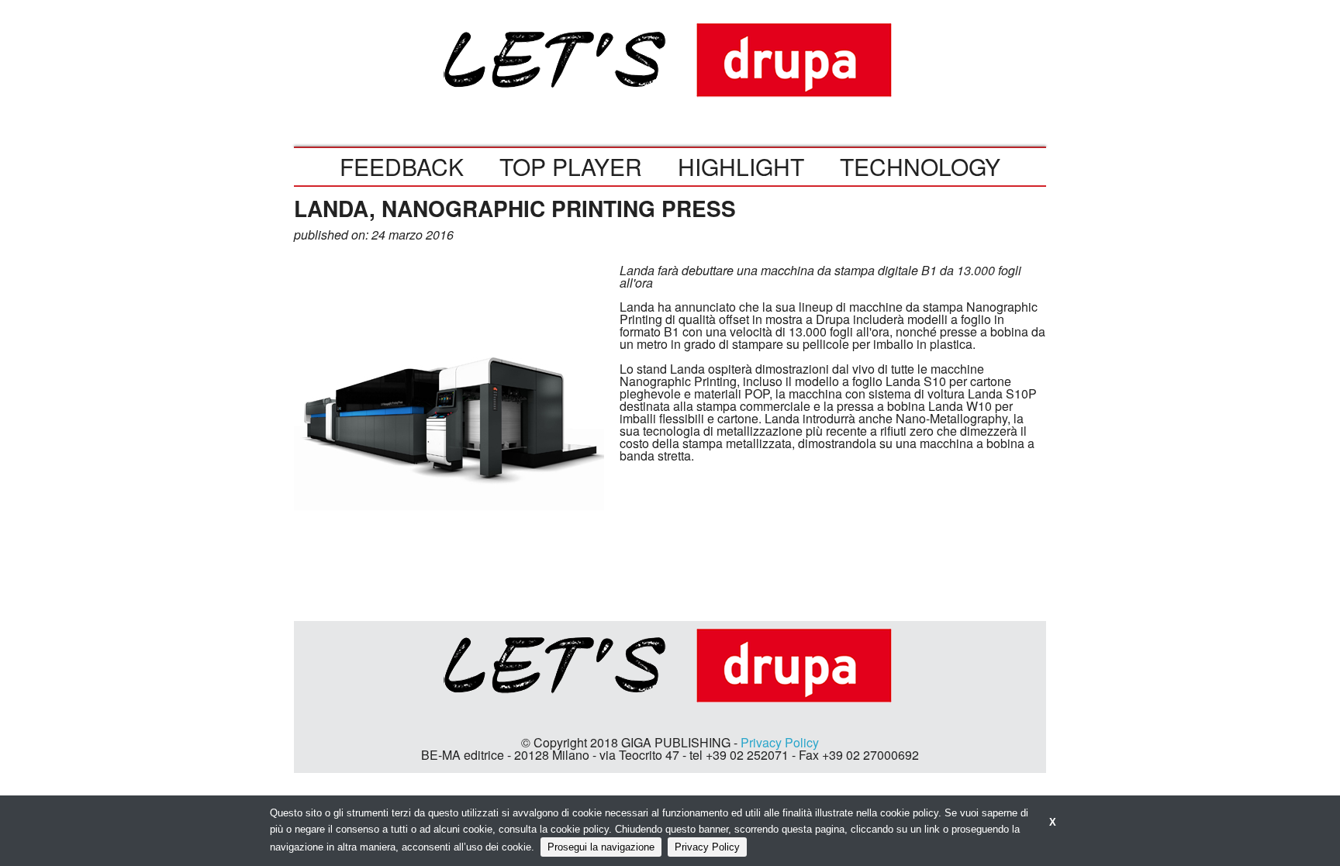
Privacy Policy (780, 742)
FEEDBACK (402, 166)
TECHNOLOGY (920, 166)
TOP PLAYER (570, 166)
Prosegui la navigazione (600, 847)
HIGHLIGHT (741, 166)
